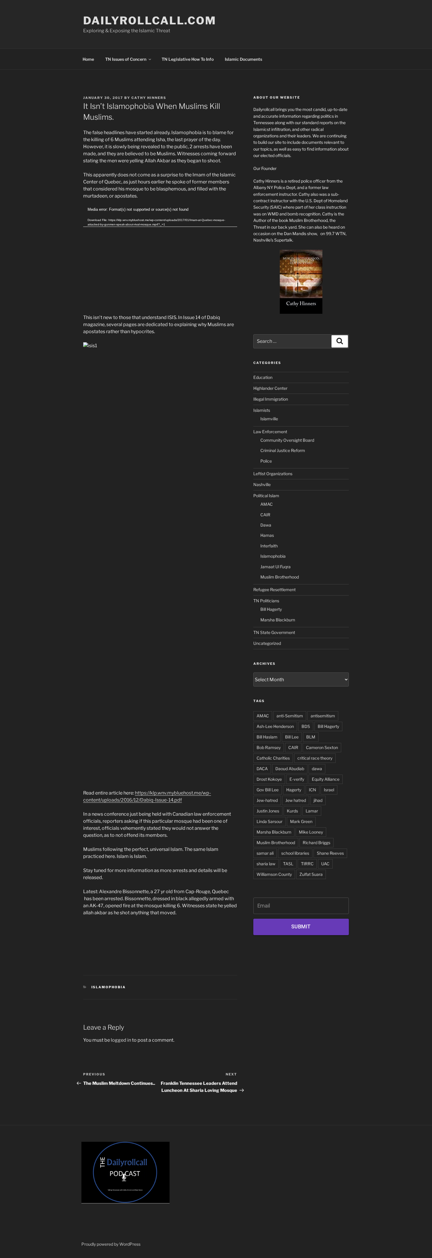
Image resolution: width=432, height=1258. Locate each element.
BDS (306, 726)
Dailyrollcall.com (149, 20)
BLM (310, 736)
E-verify (296, 779)
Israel (329, 789)
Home (88, 59)
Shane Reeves (330, 853)
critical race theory (314, 758)
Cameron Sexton (322, 747)
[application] (160, 250)
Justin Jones (268, 810)
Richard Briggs (316, 842)
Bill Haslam (267, 736)
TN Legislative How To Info (188, 59)
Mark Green (301, 821)
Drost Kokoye (269, 779)
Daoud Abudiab (289, 768)
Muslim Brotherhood (279, 576)
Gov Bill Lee (268, 789)
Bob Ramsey (269, 747)
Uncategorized (267, 643)
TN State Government (274, 632)
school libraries (295, 853)
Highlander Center (270, 388)
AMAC (266, 504)
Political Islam (266, 495)
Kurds (292, 810)
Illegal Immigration (270, 399)
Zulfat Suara (311, 874)
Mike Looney (311, 831)
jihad (318, 800)
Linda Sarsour (269, 821)
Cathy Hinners (148, 98)
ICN (312, 789)
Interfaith (269, 545)
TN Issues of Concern (125, 59)
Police (266, 460)
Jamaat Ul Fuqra (275, 566)
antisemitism (323, 715)
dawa (317, 768)
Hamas (267, 535)
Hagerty (293, 789)
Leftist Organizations (272, 473)
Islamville (269, 418)
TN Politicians (266, 600)
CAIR (265, 514)
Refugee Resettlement (274, 589)
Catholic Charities (273, 758)
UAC (325, 863)
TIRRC (307, 863)
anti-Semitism (290, 715)
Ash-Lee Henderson (275, 726)
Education (262, 377)
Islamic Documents (243, 59)
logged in (121, 1040)
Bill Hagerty (271, 609)
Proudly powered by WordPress (110, 1244)
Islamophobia (108, 987)
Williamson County (274, 874)
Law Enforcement (270, 431)
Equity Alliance (325, 779)
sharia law (266, 863)
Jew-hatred (267, 800)
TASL (288, 863)
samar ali (265, 853)
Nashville (262, 484)
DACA (262, 768)
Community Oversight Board (287, 440)
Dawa (265, 524)
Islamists (261, 410)
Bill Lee (292, 736)
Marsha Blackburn (277, 619)
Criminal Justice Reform (282, 450)
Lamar (312, 810)
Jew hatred (295, 800)
